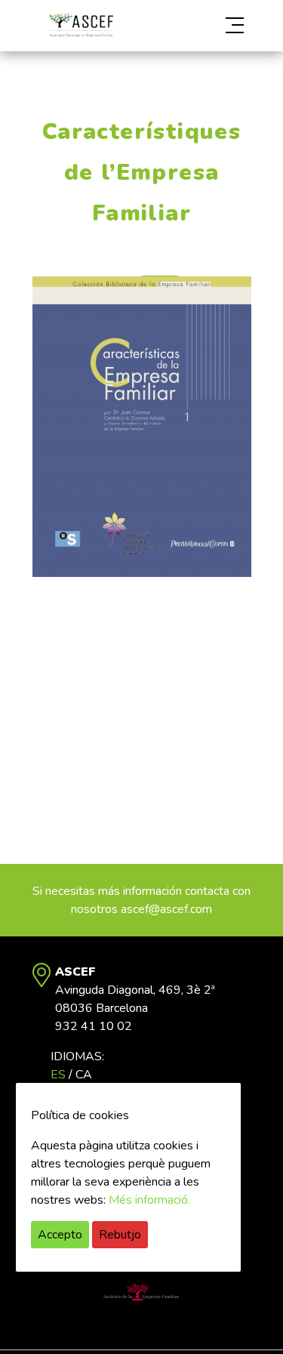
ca (83, 1074)
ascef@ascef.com (166, 909)
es (58, 1074)
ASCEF (81, 25)
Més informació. (149, 1200)
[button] (218, 25)
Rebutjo (120, 1234)
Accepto (60, 1234)
